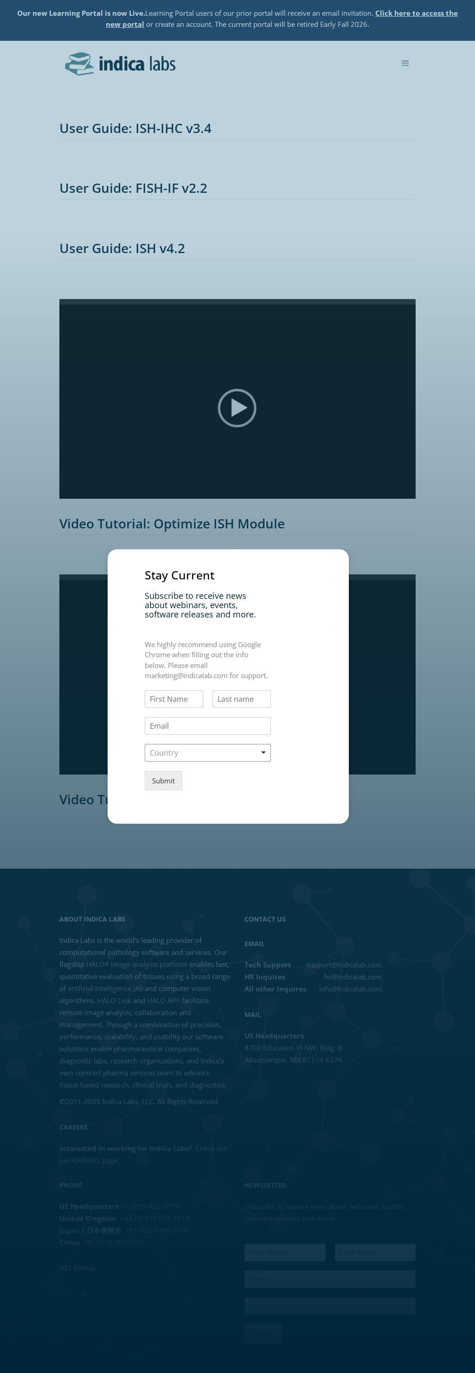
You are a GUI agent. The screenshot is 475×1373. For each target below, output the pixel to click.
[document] (237, 686)
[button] (397, 612)
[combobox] (208, 753)
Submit (163, 780)
